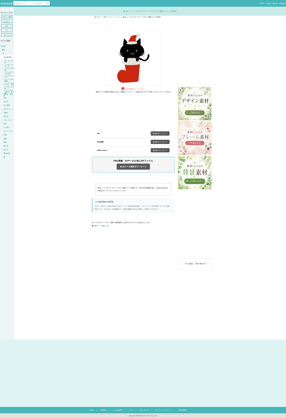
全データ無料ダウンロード (134, 166)
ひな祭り (7, 127)
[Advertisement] (133, 24)
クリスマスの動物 (9, 80)
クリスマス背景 (9, 69)
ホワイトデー (8, 131)
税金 (5, 142)
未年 (6, 26)
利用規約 (103, 410)
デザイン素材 (7, 17)
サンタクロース (9, 61)
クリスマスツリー (9, 76)
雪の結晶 (7, 153)
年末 (5, 98)
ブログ (130, 410)
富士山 (6, 149)
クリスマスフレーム (9, 65)
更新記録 (282, 3)
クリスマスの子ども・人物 (9, 84)
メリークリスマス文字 (9, 72)
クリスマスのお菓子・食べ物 (9, 92)
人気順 (268, 3)
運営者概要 (181, 410)
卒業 (5, 135)
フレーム (7, 35)
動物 (103, 226)
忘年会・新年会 (8, 95)
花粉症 (6, 113)
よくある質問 (117, 410)
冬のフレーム (8, 109)
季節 (3, 50)
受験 (5, 138)
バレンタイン (8, 120)
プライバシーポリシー (163, 410)
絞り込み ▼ (39, 3)
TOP (97, 17)
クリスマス (7, 57)
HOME (261, 3)
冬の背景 (7, 105)
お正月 (6, 101)
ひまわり (7, 21)
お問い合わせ (144, 410)
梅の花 (6, 146)
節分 (5, 124)
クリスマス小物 (9, 87)
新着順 (274, 3)
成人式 (6, 116)
